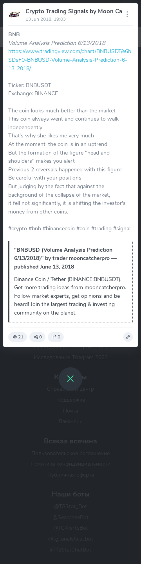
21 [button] (21, 337)
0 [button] (40, 337)
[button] (128, 337)
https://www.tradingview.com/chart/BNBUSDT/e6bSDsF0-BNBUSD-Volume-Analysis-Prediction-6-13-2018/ (69, 59)
